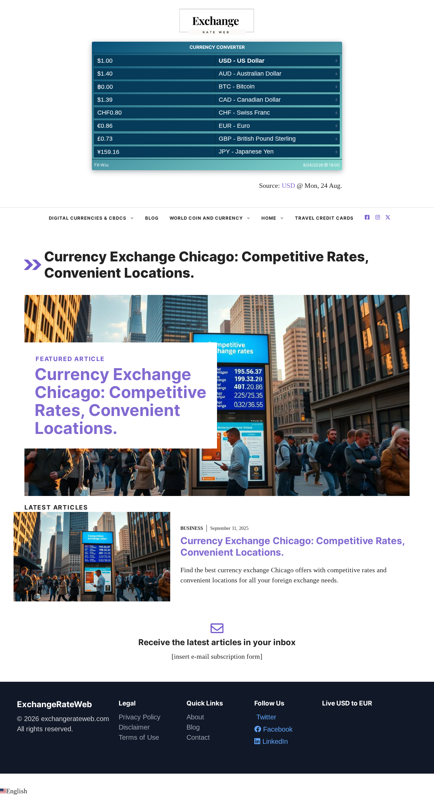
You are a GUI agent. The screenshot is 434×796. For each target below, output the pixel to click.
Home (268, 218)
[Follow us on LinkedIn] (388, 218)
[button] (217, 791)
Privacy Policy (139, 717)
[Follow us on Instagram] (377, 218)
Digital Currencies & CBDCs (87, 218)
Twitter (265, 717)
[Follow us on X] (367, 218)
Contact (198, 737)
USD (288, 185)
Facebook (277, 729)
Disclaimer (134, 727)
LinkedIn (274, 741)
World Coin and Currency (206, 218)
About (195, 717)
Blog (152, 218)
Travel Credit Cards (324, 218)
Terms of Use (139, 737)
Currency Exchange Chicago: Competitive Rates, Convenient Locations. (120, 401)
